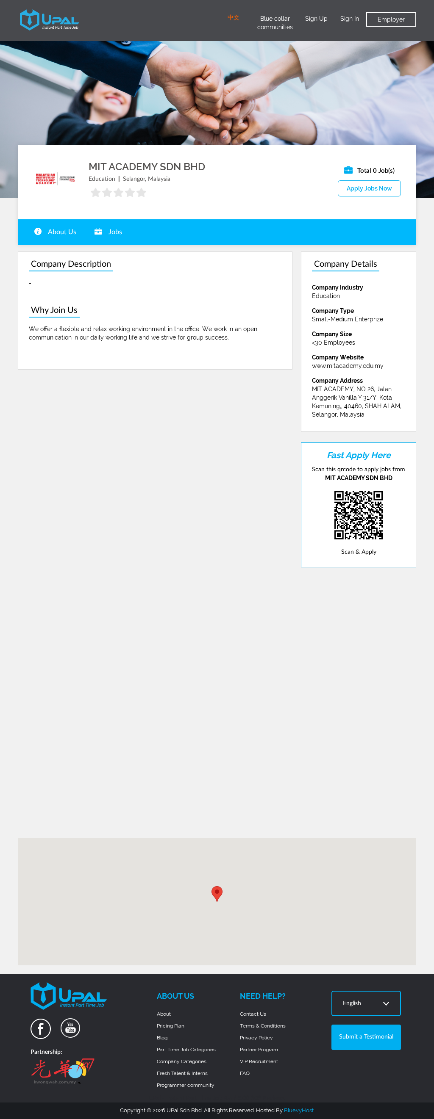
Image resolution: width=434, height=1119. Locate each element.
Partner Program (259, 1050)
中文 (233, 18)
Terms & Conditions (263, 1026)
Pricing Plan (170, 1026)
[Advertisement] (358, 703)
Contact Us (253, 1014)
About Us (61, 232)
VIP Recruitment (259, 1061)
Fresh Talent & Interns (182, 1073)
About (164, 1014)
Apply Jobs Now (369, 188)
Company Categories (181, 1061)
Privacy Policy (256, 1038)
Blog (162, 1038)
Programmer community (185, 1085)
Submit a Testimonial (366, 1037)
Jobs (114, 232)
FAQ (245, 1073)
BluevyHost (299, 1110)
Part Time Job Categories (186, 1050)
